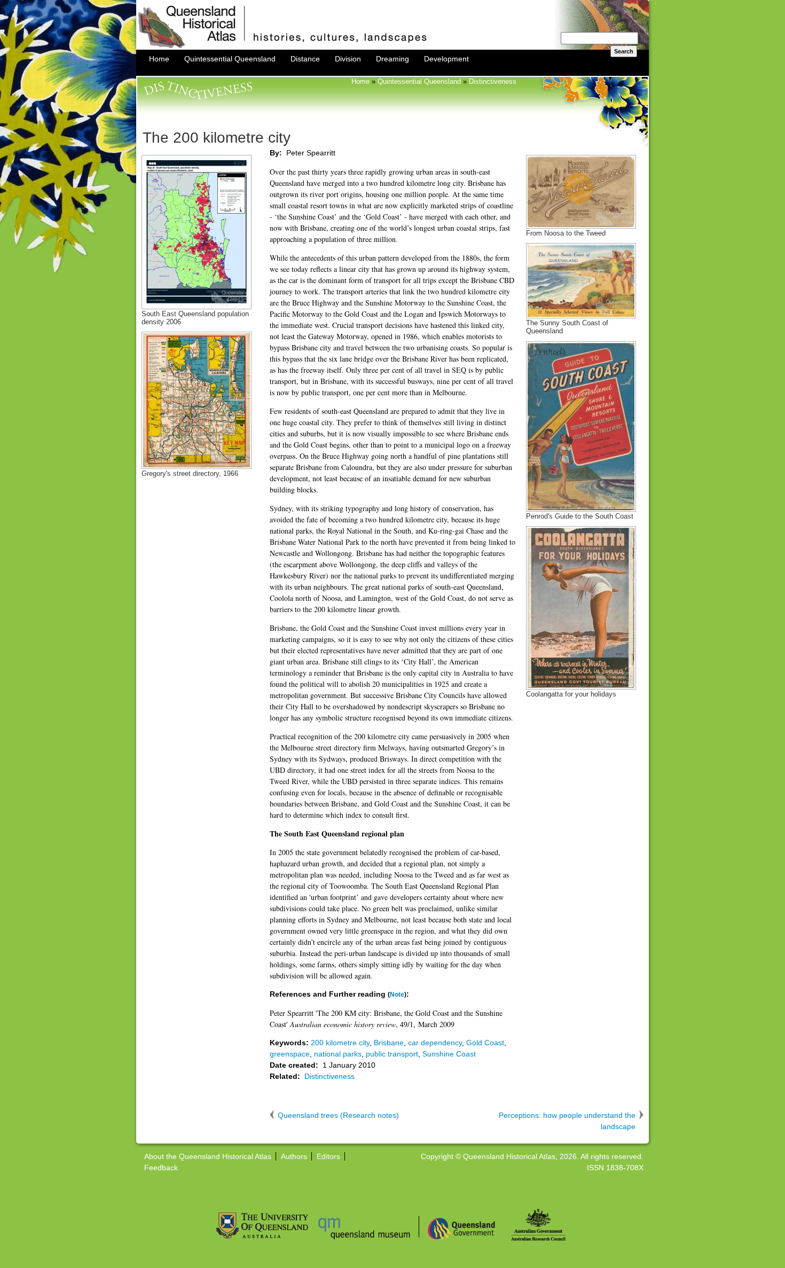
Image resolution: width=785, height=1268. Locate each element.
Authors (294, 1156)
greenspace (290, 1054)
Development (446, 58)
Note (397, 994)
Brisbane (389, 1042)
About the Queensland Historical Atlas (207, 1156)
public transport (392, 1054)
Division (348, 58)
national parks (338, 1054)
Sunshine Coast (449, 1054)
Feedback (161, 1167)
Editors (328, 1156)
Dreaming (392, 58)
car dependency (435, 1042)
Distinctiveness (492, 81)
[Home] (392, 47)
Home (159, 58)
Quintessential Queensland (230, 58)
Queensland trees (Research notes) (338, 1115)
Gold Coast (485, 1042)
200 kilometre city (340, 1042)
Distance (305, 58)
